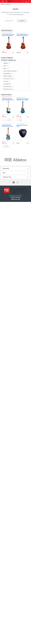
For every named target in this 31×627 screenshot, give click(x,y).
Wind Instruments (7, 86)
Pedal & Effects (6, 73)
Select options (12, 117)
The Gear (5, 81)
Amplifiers (5, 63)
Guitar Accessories (20, 123)
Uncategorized (6, 84)
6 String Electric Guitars (6, 97)
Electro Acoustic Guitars (7, 33)
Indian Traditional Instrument (9, 71)
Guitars (5, 68)
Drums (4, 65)
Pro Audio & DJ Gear (8, 78)
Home (2, 4)
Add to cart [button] (13, 52)
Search (23, 1)
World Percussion (7, 89)
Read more (27, 52)
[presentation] (29, 159)
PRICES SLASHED (7, 76)
